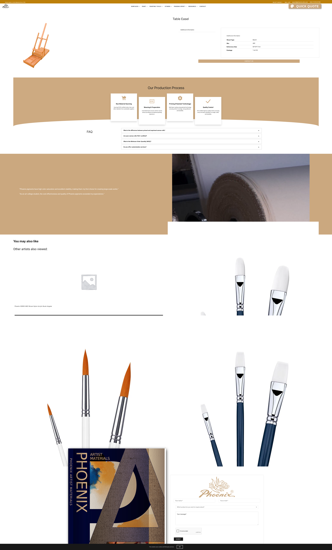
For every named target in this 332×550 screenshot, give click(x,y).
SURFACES (134, 6)
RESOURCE (192, 6)
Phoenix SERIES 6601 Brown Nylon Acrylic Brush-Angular (33, 306)
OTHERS (167, 6)
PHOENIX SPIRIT (179, 6)
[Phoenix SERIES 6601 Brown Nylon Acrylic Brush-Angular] (88, 281)
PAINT (144, 6)
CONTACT (203, 6)
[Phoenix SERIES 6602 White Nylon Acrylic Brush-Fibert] (243, 297)
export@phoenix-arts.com (300, 2)
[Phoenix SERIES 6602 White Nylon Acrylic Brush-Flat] (243, 391)
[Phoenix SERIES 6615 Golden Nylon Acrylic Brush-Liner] (88, 391)
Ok (180, 547)
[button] (191, 130)
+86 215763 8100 (315, 2)
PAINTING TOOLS (155, 6)
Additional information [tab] (187, 30)
